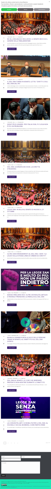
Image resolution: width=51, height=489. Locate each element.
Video (17, 335)
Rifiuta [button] (25, 9)
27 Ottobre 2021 (19, 164)
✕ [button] (49, 1)
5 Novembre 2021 (21, 122)
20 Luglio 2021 (19, 251)
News (14, 36)
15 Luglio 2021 (23, 292)
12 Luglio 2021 (21, 420)
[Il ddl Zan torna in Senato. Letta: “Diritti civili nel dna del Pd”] (25, 66)
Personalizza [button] (41, 9)
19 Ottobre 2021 (19, 207)
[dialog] (25, 6)
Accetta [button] (9, 9)
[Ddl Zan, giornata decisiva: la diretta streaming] (25, 152)
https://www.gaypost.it (13, 487)
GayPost (9, 164)
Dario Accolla (10, 36)
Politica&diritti (16, 292)
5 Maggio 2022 (20, 79)
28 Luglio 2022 (20, 36)
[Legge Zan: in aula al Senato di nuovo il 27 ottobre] (25, 194)
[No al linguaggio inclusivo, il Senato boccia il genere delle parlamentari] (25, 24)
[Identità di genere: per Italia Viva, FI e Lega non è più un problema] (25, 109)
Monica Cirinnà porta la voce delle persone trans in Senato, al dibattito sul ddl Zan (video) (26, 339)
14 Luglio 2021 (23, 335)
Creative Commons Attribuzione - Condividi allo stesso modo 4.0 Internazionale (35, 486)
